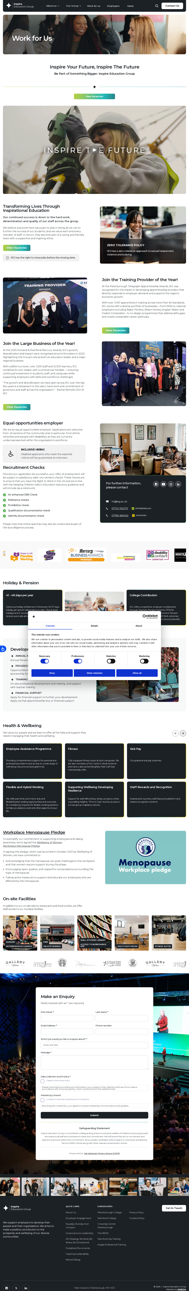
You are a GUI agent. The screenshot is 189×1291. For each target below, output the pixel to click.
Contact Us (172, 5)
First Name (47, 1012)
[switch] (78, 661)
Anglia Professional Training (111, 1244)
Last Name (102, 1012)
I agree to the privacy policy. (58, 1080)
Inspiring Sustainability (77, 1253)
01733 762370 (120, 508)
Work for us (93, 6)
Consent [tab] (50, 625)
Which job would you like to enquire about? (64, 1039)
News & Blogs (73, 1259)
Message (46, 1052)
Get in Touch (174, 1208)
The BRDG (103, 1233)
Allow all (137, 673)
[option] (32, 780)
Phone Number (104, 1025)
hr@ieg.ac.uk (119, 501)
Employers (113, 6)
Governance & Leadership (79, 1233)
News (130, 6)
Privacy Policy (136, 1212)
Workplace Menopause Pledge (34, 832)
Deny (52, 673)
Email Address (49, 1025)
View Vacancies (94, 96)
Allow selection (94, 673)
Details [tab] (94, 625)
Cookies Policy (136, 1218)
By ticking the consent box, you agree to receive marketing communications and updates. (85, 1106)
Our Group (72, 5)
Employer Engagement (78, 1218)
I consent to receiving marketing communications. (67, 1099)
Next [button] (183, 733)
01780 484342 (120, 515)
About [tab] (139, 625)
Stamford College (106, 1218)
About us (51, 5)
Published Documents (78, 1248)
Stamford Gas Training (108, 1238)
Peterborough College (109, 1212)
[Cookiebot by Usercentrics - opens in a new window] (145, 616)
